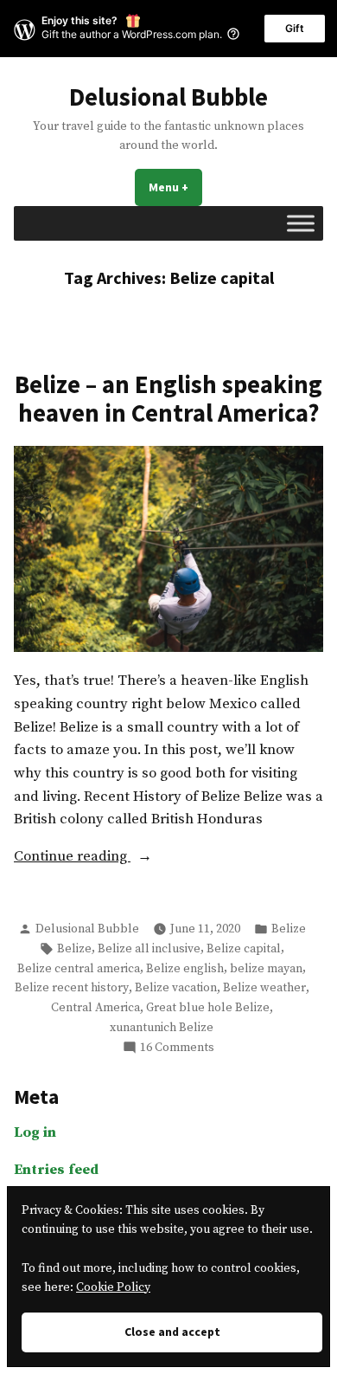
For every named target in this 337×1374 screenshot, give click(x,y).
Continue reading (105, 858)
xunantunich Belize (161, 1027)
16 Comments (177, 1048)
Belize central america (78, 969)
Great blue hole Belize (208, 1008)
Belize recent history (72, 988)
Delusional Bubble (168, 97)
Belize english (185, 969)
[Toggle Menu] (301, 223)
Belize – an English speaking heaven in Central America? (168, 398)
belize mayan (266, 969)
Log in (35, 1133)
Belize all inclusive (149, 949)
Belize (288, 929)
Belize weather (264, 988)
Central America (95, 1008)
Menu (175, 187)
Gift (294, 28)
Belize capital (244, 949)
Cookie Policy (113, 1287)
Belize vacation (176, 988)
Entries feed (56, 1170)
